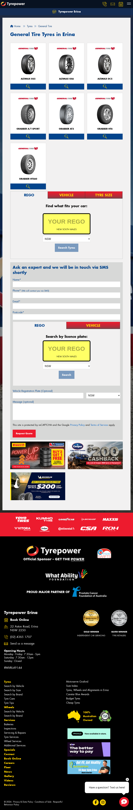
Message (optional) (23, 402)
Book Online (12, 758)
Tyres (7, 681)
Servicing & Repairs (15, 732)
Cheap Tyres (73, 702)
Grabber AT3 (66, 128)
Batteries (8, 724)
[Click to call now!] (104, 4)
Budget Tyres (73, 698)
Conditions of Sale (43, 801)
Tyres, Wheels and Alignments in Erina (87, 690)
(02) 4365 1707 (21, 637)
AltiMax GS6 (66, 78)
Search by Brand (13, 694)
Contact (9, 754)
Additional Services (14, 745)
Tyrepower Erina (69, 11)
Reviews (9, 785)
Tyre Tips (9, 703)
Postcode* (18, 312)
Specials (9, 750)
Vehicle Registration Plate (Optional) (33, 391)
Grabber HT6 (105, 128)
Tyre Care (9, 698)
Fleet (7, 767)
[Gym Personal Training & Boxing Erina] (89, 767)
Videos (8, 780)
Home (16, 26)
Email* (16, 301)
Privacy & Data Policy (23, 801)
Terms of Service (99, 425)
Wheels (9, 707)
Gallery (9, 776)
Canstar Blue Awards (77, 694)
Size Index (72, 686)
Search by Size (12, 690)
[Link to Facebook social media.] (96, 802)
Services (9, 720)
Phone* (31, 290)
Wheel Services (12, 741)
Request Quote (24, 433)
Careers (9, 763)
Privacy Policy (77, 425)
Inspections (10, 728)
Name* (17, 279)
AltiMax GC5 (104, 78)
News (8, 771)
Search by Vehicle (14, 686)
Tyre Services (11, 737)
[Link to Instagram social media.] (103, 802)
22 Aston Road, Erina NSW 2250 (24, 628)
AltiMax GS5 (28, 78)
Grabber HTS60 (28, 178)
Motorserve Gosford (77, 681)
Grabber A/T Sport (28, 128)
